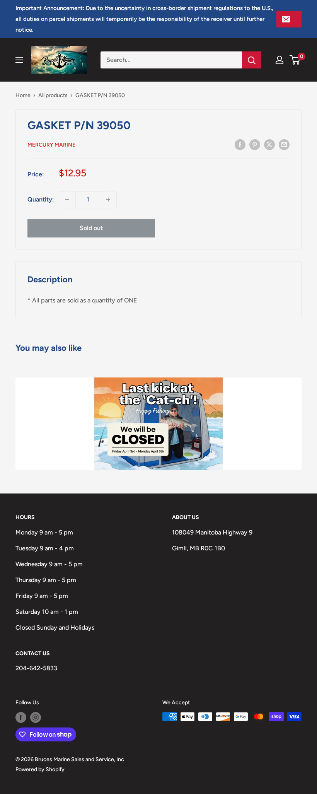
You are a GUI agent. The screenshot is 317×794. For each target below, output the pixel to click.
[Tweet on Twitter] (269, 144)
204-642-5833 (36, 668)
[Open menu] (19, 60)
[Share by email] (284, 144)
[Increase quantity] (108, 199)
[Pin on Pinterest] (254, 144)
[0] (295, 60)
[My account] (279, 60)
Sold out (91, 228)
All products (53, 95)
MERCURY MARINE (51, 145)
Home (23, 95)
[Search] (251, 59)
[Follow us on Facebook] (20, 717)
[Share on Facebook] (240, 144)
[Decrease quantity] (67, 199)
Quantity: (40, 199)
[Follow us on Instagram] (35, 717)
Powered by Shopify (40, 769)
